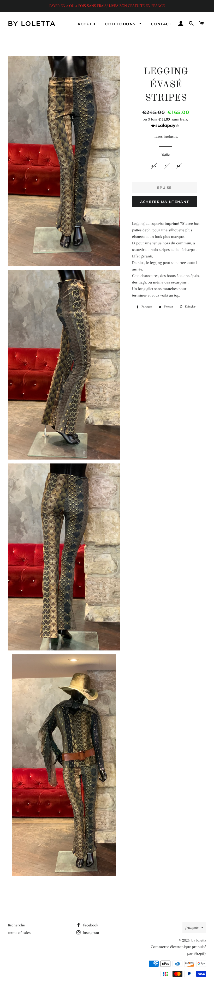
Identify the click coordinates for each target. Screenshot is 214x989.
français (192, 927)
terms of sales (19, 932)
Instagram (90, 932)
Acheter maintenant (164, 202)
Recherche (16, 925)
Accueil (87, 24)
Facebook (90, 925)
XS (153, 166)
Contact (161, 24)
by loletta (32, 23)
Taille (166, 155)
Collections (121, 24)
